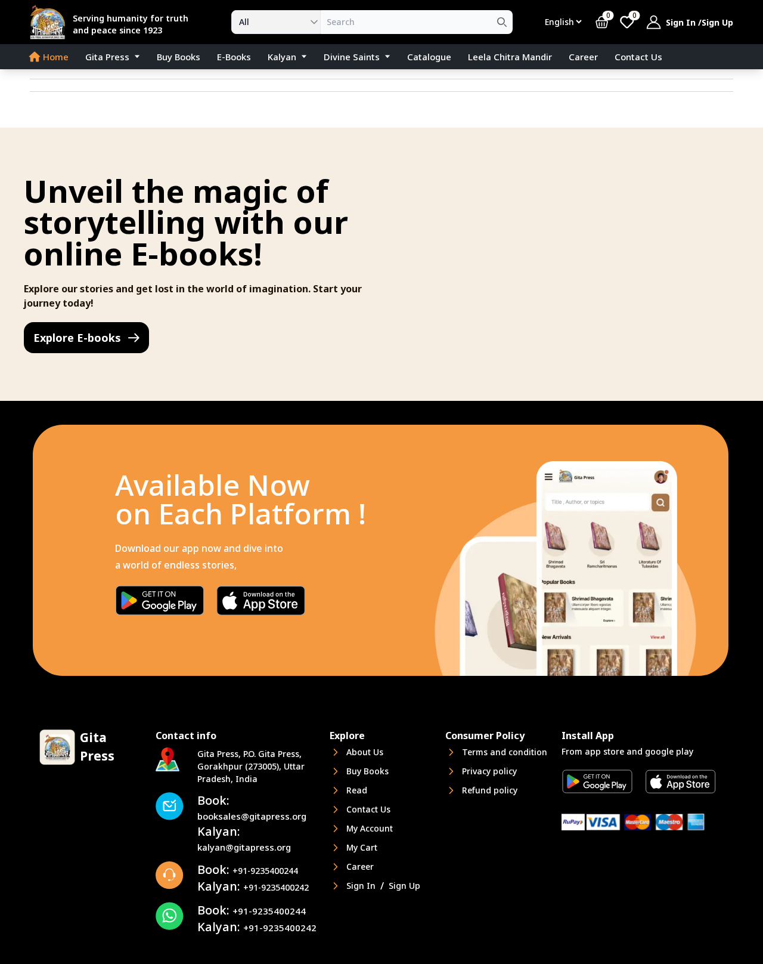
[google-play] (159, 600)
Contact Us (638, 57)
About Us (364, 752)
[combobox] (276, 22)
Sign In (361, 885)
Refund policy (489, 790)
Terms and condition (504, 752)
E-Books (234, 57)
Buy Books (178, 57)
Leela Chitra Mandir (510, 57)
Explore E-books (77, 337)
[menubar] (381, 57)
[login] (653, 22)
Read (356, 790)
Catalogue (429, 57)
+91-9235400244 (247, 870)
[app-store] (261, 600)
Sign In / (684, 22)
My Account (369, 828)
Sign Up (717, 22)
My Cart (361, 847)
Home (56, 57)
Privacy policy (489, 771)
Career (583, 57)
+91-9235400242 (253, 887)
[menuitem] (47, 56)
